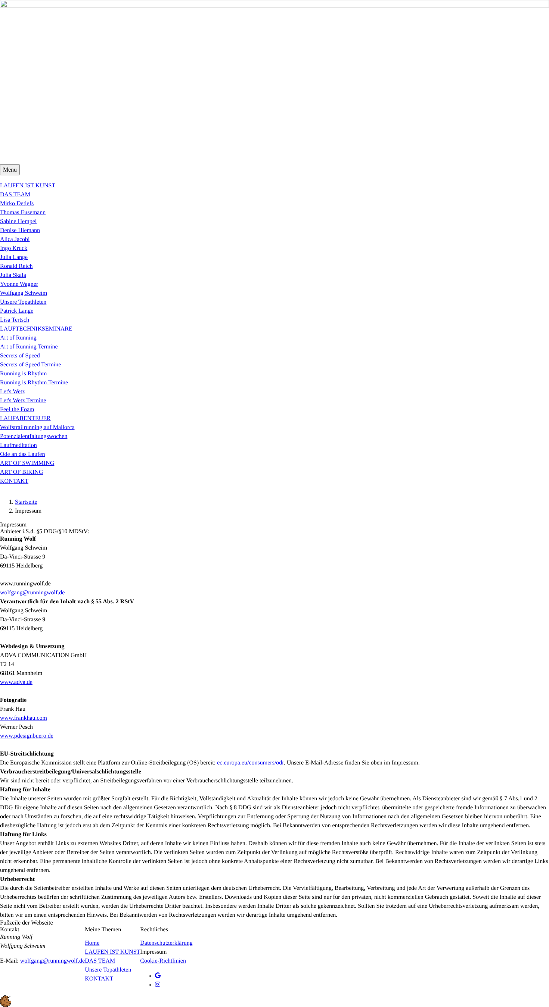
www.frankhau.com (23, 718)
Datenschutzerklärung (166, 943)
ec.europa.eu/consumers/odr (250, 763)
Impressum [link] (153, 952)
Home (92, 943)
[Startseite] (274, 82)
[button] (274, 1001)
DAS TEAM (100, 961)
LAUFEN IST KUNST (112, 952)
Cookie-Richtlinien (163, 961)
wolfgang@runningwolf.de (32, 592)
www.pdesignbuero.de (26, 736)
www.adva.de (16, 682)
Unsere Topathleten (108, 970)
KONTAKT (99, 979)
